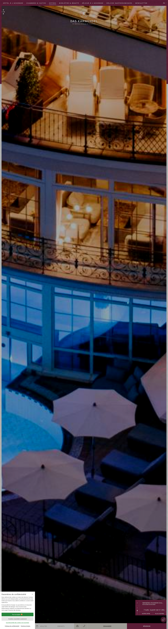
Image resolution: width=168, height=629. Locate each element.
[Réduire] (32, 594)
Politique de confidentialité (12, 626)
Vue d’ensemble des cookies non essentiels (17, 622)
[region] (17, 603)
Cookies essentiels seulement (17, 619)
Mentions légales (25, 626)
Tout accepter (16, 614)
